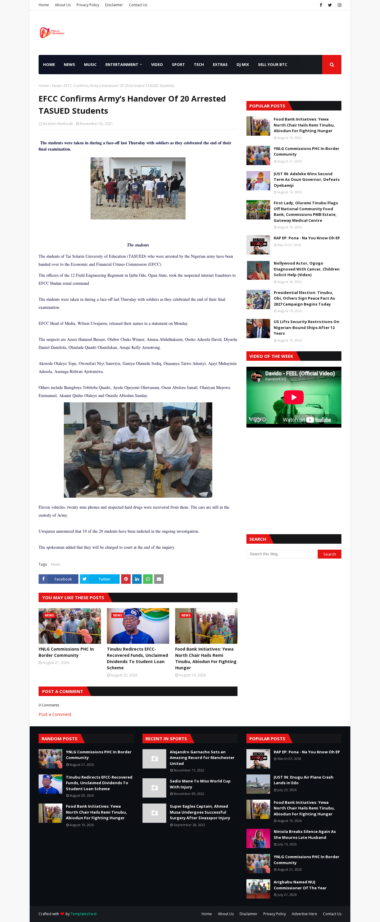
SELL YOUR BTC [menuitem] (272, 64)
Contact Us (138, 4)
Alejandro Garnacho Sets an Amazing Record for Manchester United (202, 757)
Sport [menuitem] (178, 64)
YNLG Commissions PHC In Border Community (66, 652)
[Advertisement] (293, 474)
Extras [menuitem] (220, 64)
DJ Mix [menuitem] (243, 64)
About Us (63, 4)
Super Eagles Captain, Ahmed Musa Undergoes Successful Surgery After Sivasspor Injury (200, 812)
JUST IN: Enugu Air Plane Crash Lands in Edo (303, 780)
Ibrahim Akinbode (58, 123)
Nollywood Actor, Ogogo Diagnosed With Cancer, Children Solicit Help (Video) (307, 268)
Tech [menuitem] (199, 64)
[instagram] (338, 5)
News (56, 85)
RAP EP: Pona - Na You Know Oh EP (307, 238)
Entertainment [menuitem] (121, 64)
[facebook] (321, 5)
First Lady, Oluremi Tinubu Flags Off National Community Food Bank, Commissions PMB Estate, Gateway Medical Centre (306, 211)
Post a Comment (55, 714)
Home (44, 4)
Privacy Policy (88, 4)
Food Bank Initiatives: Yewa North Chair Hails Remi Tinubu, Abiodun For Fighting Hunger (206, 658)
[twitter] (330, 5)
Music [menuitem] (90, 64)
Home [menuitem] (49, 64)
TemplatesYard (83, 913)
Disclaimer (114, 4)
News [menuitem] (69, 64)
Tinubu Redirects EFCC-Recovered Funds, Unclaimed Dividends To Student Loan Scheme (137, 658)
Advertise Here (304, 913)
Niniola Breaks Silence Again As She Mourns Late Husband (305, 834)
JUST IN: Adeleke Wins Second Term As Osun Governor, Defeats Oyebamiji (307, 179)
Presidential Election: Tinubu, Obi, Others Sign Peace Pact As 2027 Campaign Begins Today (304, 298)
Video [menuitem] (157, 64)
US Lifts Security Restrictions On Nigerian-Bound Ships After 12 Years (306, 327)
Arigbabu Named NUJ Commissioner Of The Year (300, 885)
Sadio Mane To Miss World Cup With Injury (200, 784)
